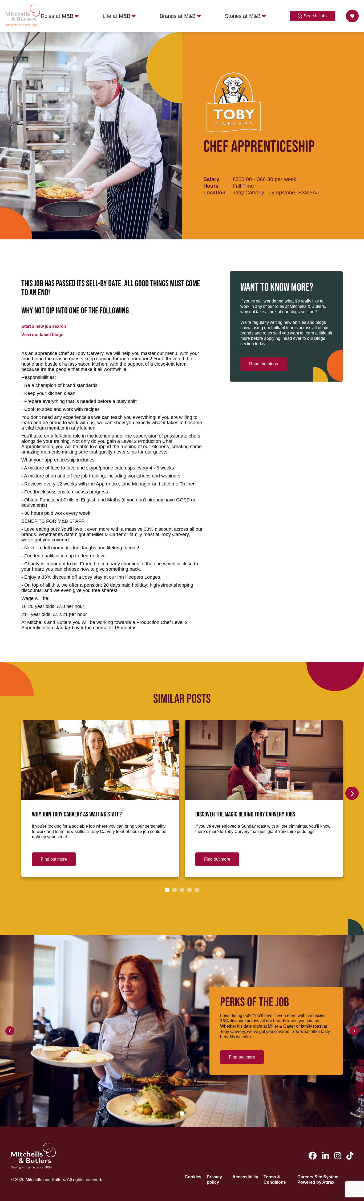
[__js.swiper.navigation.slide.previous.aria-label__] (9, 1030)
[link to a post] (100, 760)
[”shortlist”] (352, 16)
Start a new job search (43, 326)
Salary (211, 179)
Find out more (54, 859)
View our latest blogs (42, 334)
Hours (211, 186)
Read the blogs (263, 364)
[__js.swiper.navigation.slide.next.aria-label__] (352, 793)
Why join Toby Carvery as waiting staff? (77, 814)
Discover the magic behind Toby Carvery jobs (245, 814)
